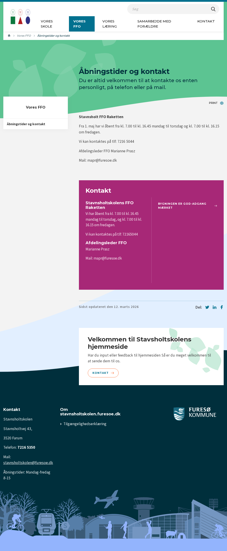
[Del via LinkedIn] (215, 307)
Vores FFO (79, 23)
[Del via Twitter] (207, 307)
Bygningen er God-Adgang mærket (182, 205)
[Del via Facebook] (222, 307)
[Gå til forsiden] (20, 17)
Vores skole (47, 23)
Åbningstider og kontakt (26, 124)
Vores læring (109, 23)
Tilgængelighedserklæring (84, 423)
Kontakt (206, 21)
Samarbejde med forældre (154, 23)
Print (213, 103)
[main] (113, 234)
